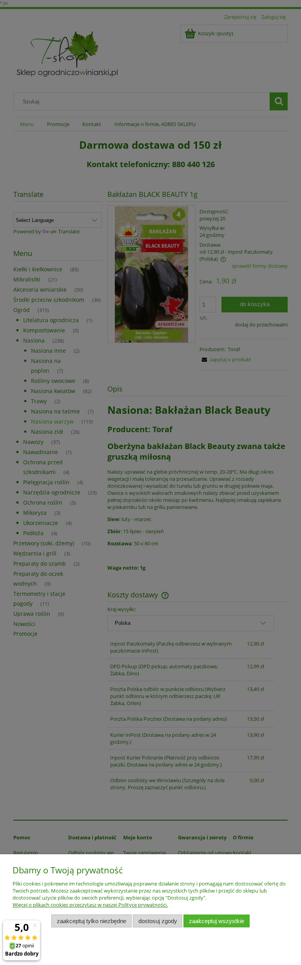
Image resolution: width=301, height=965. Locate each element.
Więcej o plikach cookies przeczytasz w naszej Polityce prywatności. (90, 904)
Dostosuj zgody (157, 921)
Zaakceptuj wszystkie (216, 921)
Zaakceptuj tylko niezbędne (91, 921)
